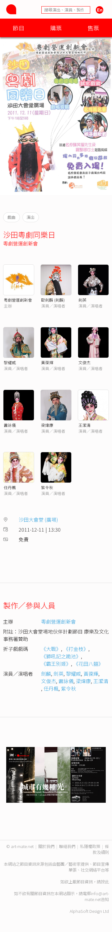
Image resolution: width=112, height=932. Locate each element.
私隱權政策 (90, 846)
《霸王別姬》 (56, 663)
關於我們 (46, 846)
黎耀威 (10, 362)
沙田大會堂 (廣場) (38, 519)
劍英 (82, 300)
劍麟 (46, 673)
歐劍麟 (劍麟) (53, 300)
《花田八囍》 (88, 663)
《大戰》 (51, 648)
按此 (105, 882)
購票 (56, 28)
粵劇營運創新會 (20, 243)
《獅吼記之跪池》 (61, 656)
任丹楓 (10, 487)
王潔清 (84, 425)
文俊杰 (84, 362)
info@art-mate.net (97, 896)
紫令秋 (47, 487)
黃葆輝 (47, 362)
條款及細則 (101, 849)
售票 (93, 28)
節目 (19, 28)
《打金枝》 (75, 648)
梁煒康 (47, 425)
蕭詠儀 (10, 425)
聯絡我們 (67, 846)
